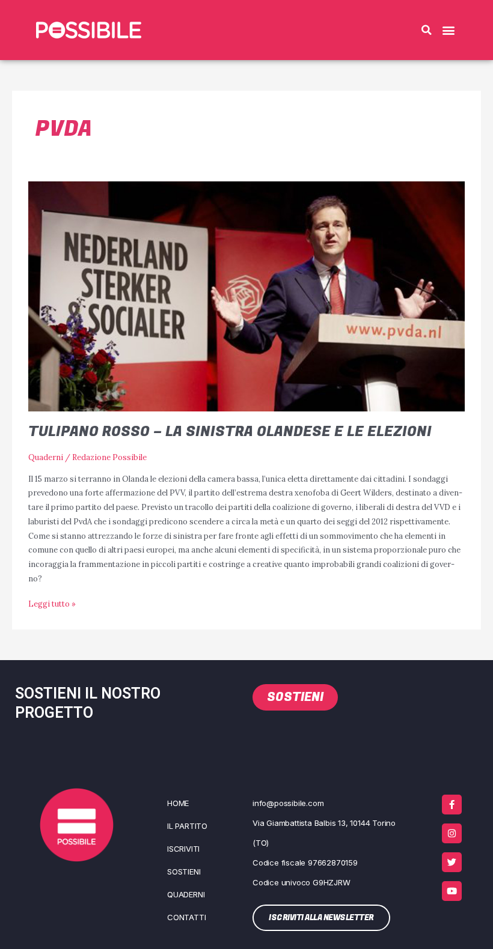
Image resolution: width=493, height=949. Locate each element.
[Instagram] (452, 833)
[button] (426, 30)
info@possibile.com (288, 803)
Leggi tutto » (52, 602)
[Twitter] (452, 862)
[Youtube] (452, 891)
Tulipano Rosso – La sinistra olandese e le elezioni (230, 431)
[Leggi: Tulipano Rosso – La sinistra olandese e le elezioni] (246, 295)
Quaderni (45, 457)
